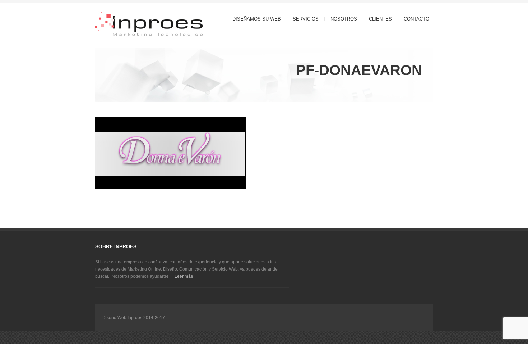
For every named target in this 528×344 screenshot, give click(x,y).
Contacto (416, 19)
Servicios (303, 19)
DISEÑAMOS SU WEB (256, 19)
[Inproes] (134, 24)
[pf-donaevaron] (170, 190)
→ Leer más (181, 276)
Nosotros (343, 19)
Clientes (380, 19)
